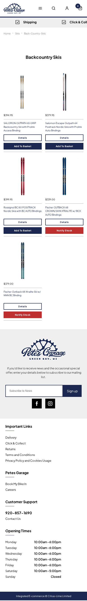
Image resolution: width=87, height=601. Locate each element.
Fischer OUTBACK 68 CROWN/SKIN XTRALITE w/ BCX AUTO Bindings (63, 211)
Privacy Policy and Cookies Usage (28, 460)
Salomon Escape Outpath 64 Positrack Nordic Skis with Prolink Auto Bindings (63, 126)
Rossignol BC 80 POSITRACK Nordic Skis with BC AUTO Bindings (22, 209)
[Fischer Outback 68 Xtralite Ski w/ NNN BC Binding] (23, 261)
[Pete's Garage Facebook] (37, 403)
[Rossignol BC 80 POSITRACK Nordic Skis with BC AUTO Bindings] (23, 176)
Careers (10, 489)
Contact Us (13, 518)
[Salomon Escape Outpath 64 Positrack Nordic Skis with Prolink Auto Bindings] (64, 92)
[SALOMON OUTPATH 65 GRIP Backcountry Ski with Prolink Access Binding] (23, 92)
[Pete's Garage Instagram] (50, 403)
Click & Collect (15, 443)
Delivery (11, 437)
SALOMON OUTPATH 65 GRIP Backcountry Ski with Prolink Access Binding (20, 126)
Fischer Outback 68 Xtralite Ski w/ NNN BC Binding (22, 293)
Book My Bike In (16, 483)
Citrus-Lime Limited (59, 596)
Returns (10, 448)
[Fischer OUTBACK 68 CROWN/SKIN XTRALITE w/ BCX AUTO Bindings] (64, 176)
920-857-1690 (18, 513)
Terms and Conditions (20, 454)
